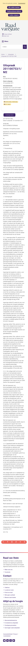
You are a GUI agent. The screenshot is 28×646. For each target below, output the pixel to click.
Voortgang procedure (10, 625)
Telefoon (7, 587)
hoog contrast (8, 34)
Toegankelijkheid (7, 634)
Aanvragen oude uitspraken (12, 628)
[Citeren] (20, 542)
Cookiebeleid (21, 3)
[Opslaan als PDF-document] (24, 542)
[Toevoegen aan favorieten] (7, 542)
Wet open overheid (10, 595)
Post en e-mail (9, 592)
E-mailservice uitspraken (11, 623)
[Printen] (11, 542)
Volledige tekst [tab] (9, 115)
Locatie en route (9, 590)
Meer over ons (8, 569)
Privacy (15, 634)
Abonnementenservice (11, 620)
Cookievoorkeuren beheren (14, 11)
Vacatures (7, 572)
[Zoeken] (25, 47)
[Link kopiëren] (16, 542)
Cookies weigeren (14, 15)
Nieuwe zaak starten (10, 597)
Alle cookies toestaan (14, 7)
